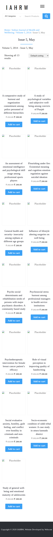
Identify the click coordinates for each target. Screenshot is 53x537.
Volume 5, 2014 (23, 32)
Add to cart (14, 124)
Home (7, 30)
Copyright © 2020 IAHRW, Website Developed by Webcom (26, 529)
